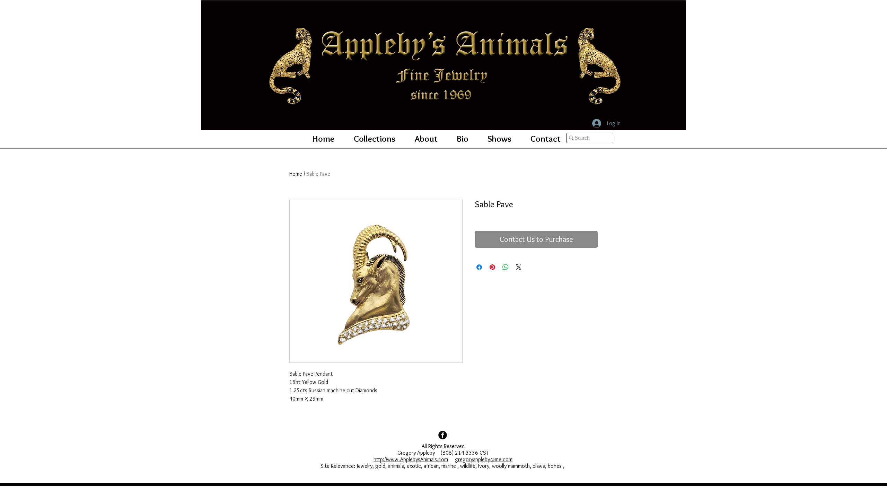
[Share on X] (519, 267)
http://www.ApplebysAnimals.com (411, 459)
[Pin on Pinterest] (492, 267)
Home (295, 173)
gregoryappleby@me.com (483, 459)
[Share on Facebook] (479, 267)
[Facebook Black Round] (442, 435)
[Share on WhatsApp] (505, 267)
